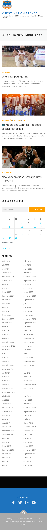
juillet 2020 (6, 396)
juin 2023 (27, 326)
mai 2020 (5, 400)
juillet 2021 (6, 373)
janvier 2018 (28, 446)
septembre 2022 (8, 346)
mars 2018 (28, 442)
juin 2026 (5, 265)
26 (35, 234)
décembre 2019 (8, 407)
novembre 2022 (8, 342)
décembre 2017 (8, 450)
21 (3, 234)
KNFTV (25, 120)
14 (3, 230)
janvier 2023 (6, 338)
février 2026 (6, 273)
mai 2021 (5, 377)
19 (35, 230)
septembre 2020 (8, 392)
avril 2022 (27, 353)
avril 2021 (27, 377)
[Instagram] (27, 502)
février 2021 (28, 380)
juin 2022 (27, 350)
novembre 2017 (30, 450)
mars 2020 (28, 400)
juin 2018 (5, 438)
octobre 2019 (7, 411)
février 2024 (6, 315)
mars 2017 (28, 465)
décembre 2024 (8, 296)
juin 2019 (5, 419)
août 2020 (27, 392)
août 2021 (27, 369)
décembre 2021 (30, 361)
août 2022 (27, 346)
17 (22, 230)
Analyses (6, 72)
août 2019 (6, 415)
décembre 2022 (30, 338)
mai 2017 (27, 461)
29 (10, 238)
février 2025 (6, 292)
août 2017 (6, 457)
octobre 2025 (7, 280)
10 (22, 226)
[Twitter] (20, 502)
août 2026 (6, 261)
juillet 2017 (28, 457)
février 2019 (28, 423)
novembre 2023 (30, 319)
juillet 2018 (28, 434)
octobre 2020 (29, 388)
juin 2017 (5, 461)
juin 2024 (5, 307)
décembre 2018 (30, 427)
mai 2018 (27, 438)
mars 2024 (28, 311)
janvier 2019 (6, 427)
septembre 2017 (30, 454)
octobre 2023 (7, 323)
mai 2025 (27, 284)
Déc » (9, 249)
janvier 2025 (28, 292)
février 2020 (6, 404)
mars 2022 (6, 357)
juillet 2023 (6, 326)
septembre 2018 (8, 434)
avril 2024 (5, 311)
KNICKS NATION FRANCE (20, 13)
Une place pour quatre (15, 76)
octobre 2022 (29, 342)
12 (35, 226)
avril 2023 (27, 330)
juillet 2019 (28, 415)
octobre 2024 (7, 300)
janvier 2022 (6, 361)
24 (22, 234)
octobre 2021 (29, 365)
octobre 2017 (7, 454)
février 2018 (6, 446)
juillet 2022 (6, 350)
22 (10, 234)
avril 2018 (5, 442)
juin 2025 (5, 284)
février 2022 (28, 357)
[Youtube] (33, 502)
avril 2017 (5, 465)
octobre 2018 (29, 430)
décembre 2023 (8, 319)
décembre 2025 (8, 276)
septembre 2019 (30, 411)
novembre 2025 (30, 276)
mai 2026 (27, 265)
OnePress (7, 521)
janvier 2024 (28, 315)
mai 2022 (5, 353)
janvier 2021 (6, 384)
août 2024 (6, 303)
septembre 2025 (30, 280)
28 (3, 238)
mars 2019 (6, 423)
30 (16, 238)
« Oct (4, 249)
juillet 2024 (28, 303)
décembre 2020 (30, 384)
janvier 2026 (28, 273)
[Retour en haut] (23, 513)
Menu (43, 25)
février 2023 (28, 334)
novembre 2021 (8, 365)
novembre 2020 (8, 388)
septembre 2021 (8, 369)
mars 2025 (28, 288)
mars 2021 (6, 380)
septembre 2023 (30, 323)
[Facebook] (13, 502)
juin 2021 (27, 373)
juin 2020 (27, 396)
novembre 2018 (8, 430)
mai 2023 (5, 330)
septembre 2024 (30, 300)
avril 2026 (5, 269)
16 (16, 230)
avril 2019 (27, 419)
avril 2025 (5, 288)
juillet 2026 (28, 261)
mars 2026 (28, 269)
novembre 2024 (30, 296)
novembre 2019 (30, 407)
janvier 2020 (28, 404)
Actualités (7, 120)
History (17, 120)
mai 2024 (27, 307)
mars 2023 (6, 334)
